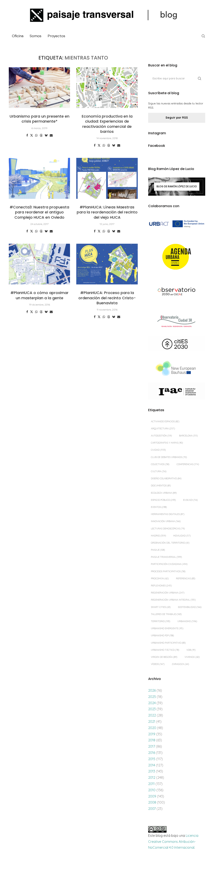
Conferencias (188, 464)
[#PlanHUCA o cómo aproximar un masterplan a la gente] (39, 264)
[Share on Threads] (41, 135)
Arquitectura (163, 428)
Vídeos (157, 664)
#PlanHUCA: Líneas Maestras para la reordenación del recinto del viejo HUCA (107, 212)
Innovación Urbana (166, 521)
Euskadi (190, 499)
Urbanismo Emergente (167, 628)
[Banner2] (176, 256)
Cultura (158, 471)
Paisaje (158, 549)
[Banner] (176, 292)
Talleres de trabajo (166, 614)
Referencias (185, 578)
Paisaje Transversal (166, 556)
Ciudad (158, 449)
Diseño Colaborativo (166, 478)
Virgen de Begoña (164, 657)
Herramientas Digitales (167, 514)
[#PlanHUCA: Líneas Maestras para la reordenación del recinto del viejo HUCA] (107, 178)
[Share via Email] (51, 135)
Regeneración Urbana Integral (173, 599)
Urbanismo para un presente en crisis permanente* (39, 119)
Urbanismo (187, 621)
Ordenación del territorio (170, 542)
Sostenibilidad (189, 607)
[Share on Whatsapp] (36, 135)
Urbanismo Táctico (165, 649)
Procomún (160, 578)
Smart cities (161, 607)
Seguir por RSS (177, 117)
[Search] (203, 36)
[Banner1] (176, 224)
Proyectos (56, 35)
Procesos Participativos (168, 571)
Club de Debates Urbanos (169, 457)
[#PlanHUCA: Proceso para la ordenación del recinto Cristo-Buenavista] (107, 264)
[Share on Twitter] (31, 135)
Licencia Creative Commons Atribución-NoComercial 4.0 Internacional (173, 841)
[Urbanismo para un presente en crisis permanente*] (39, 87)
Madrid (158, 535)
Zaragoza (180, 664)
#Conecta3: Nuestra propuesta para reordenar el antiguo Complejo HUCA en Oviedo (39, 212)
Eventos (159, 507)
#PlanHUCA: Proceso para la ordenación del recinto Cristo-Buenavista (107, 298)
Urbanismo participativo (168, 642)
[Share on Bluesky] (46, 135)
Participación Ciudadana (169, 564)
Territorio (160, 621)
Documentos (161, 485)
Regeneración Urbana (167, 592)
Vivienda (192, 657)
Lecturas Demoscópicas (168, 528)
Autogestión (161, 435)
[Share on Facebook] (27, 135)
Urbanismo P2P (162, 635)
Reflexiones (161, 585)
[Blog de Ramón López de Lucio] (176, 187)
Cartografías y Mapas (167, 442)
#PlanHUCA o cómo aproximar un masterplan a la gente (39, 295)
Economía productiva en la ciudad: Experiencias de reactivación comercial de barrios (107, 124)
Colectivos (160, 464)
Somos (35, 35)
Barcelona (188, 435)
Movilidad (182, 535)
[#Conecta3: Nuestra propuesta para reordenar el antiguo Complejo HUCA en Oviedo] (39, 178)
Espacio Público (163, 499)
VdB (190, 649)
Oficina (17, 35)
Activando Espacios (165, 421)
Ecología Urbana (164, 492)
